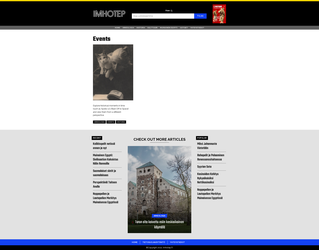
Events (111, 122)
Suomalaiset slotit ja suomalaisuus (104, 173)
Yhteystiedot (177, 242)
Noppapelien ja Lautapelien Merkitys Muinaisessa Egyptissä (105, 198)
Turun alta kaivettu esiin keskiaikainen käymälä (159, 224)
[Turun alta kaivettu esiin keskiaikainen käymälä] (159, 189)
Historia (121, 122)
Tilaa (200, 16)
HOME (134, 242)
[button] (169, 10)
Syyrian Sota (204, 166)
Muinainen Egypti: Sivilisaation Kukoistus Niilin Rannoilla (105, 159)
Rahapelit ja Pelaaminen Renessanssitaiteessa (210, 157)
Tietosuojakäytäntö (154, 242)
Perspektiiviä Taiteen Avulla (105, 184)
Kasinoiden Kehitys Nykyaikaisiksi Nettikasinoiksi (208, 178)
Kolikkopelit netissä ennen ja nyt (104, 146)
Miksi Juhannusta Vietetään (207, 146)
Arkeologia (99, 122)
